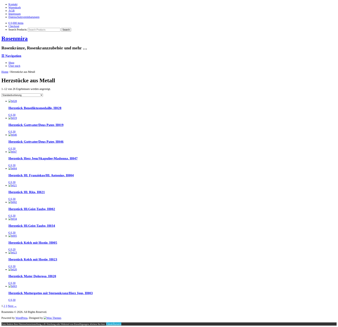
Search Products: (17, 29)
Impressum (14, 13)
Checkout (13, 26)
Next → (12, 305)
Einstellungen (113, 323)
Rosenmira (14, 38)
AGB (11, 10)
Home (4, 71)
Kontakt (12, 4)
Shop (11, 62)
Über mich (14, 65)
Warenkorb (14, 7)
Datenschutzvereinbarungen (23, 17)
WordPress (21, 317)
